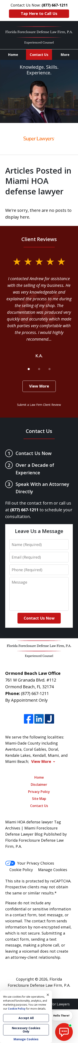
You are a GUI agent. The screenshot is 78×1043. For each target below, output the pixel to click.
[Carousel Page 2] (39, 369)
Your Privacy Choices (35, 863)
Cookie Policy (21, 869)
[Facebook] (28, 719)
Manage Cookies (52, 869)
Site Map (39, 798)
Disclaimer (39, 784)
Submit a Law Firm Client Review (39, 405)
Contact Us (39, 54)
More (65, 54)
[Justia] (49, 719)
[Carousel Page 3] (49, 369)
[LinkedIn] (39, 719)
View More (39, 386)
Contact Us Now (39, 618)
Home (13, 54)
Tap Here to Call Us (39, 13)
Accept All (26, 1018)
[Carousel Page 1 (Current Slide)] (29, 369)
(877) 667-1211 (35, 693)
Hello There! (61, 1015)
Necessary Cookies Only (26, 1029)
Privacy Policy (39, 791)
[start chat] (64, 1032)
